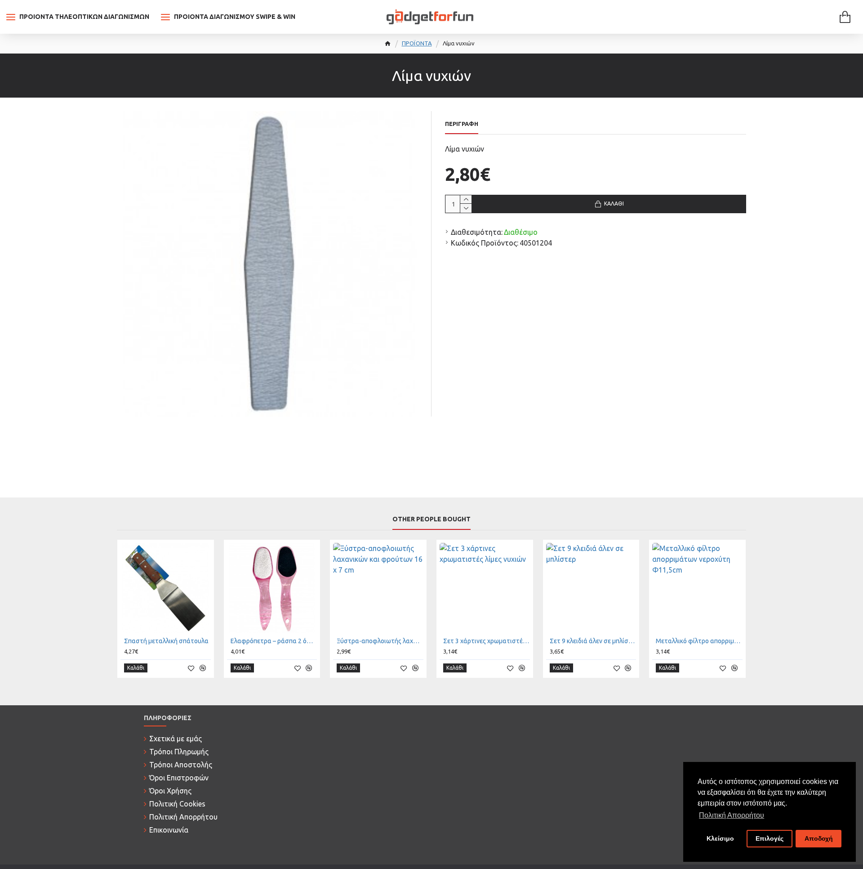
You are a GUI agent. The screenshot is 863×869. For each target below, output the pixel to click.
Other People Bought (431, 519)
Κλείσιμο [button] (720, 838)
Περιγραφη (461, 124)
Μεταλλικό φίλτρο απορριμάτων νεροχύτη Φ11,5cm (699, 641)
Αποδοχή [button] (819, 838)
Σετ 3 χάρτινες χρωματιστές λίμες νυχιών (486, 641)
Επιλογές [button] (769, 838)
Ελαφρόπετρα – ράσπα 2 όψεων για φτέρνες (274, 641)
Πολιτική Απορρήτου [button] (731, 815)
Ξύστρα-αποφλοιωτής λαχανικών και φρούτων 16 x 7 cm (380, 641)
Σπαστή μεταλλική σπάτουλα (166, 641)
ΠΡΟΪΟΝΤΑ (417, 43)
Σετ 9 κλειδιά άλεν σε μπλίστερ (593, 641)
